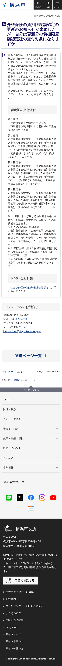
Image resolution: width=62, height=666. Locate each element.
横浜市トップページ (23, 380)
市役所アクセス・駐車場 (20, 592)
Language (11, 627)
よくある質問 (13, 613)
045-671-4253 (19, 319)
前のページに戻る (13, 371)
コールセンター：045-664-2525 (24, 606)
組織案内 (11, 599)
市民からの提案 (15, 620)
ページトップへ (31, 390)
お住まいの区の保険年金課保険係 (27, 287)
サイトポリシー (15, 641)
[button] (38, 5)
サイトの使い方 (15, 648)
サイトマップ (13, 634)
